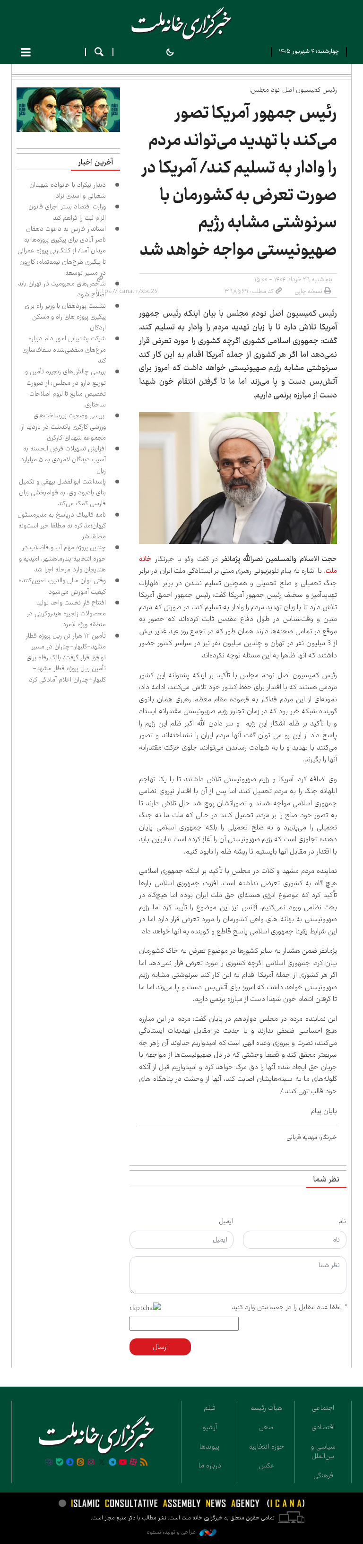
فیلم (210, 1408)
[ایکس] (101, 1462)
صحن (266, 1427)
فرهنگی (323, 1475)
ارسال (160, 1347)
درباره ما (210, 1465)
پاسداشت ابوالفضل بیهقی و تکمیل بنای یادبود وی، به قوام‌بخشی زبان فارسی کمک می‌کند (62, 492)
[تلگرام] (112, 1462)
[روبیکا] (48, 1462)
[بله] (59, 1462)
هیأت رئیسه (266, 1408)
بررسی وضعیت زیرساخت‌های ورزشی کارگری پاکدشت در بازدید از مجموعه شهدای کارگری (63, 426)
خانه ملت (181, 24)
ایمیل (226, 1221)
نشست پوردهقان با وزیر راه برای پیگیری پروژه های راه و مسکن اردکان (65, 317)
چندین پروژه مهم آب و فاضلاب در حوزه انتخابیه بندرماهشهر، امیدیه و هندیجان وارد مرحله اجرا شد (62, 558)
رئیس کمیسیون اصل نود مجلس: (293, 89)
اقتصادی (323, 1427)
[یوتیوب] (123, 1462)
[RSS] (144, 1462)
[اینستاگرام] (91, 1462)
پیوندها (209, 1446)
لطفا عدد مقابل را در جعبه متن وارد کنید (289, 1307)
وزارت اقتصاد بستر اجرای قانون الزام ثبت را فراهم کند (67, 212)
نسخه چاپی (308, 291)
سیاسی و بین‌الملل (323, 1451)
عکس (266, 1465)
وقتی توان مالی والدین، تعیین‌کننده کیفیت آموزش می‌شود (62, 586)
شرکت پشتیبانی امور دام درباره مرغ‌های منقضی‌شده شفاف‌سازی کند (64, 349)
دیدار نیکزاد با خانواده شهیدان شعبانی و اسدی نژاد (67, 190)
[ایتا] (80, 1462)
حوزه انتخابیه (266, 1446)
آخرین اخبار (95, 162)
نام (342, 1221)
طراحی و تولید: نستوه (172, 1532)
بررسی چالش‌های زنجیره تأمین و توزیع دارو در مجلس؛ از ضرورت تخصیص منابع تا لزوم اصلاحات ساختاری (65, 388)
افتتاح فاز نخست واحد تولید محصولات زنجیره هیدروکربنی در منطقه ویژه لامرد (66, 613)
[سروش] (70, 1462)
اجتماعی (323, 1408)
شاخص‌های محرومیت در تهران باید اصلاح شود (62, 289)
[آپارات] (133, 1462)
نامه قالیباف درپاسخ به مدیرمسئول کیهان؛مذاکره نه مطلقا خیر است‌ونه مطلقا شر (61, 525)
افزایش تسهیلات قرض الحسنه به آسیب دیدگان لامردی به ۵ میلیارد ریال (63, 459)
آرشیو (210, 1427)
